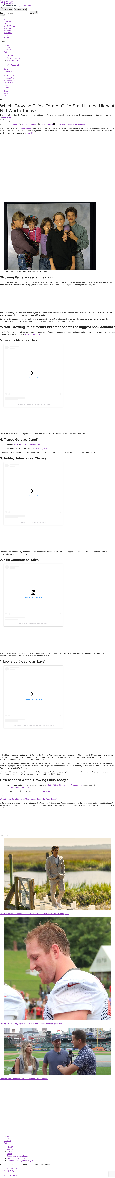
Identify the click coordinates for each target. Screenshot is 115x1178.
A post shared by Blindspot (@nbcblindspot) (33, 522)
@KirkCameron (65, 785)
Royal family (8, 33)
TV (5, 24)
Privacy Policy (12, 60)
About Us (10, 56)
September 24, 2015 (42, 791)
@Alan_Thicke (53, 785)
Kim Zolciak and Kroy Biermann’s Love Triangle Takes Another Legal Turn (31, 1024)
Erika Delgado (7, 117)
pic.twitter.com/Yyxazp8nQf (18, 787)
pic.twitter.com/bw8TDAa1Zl (31, 445)
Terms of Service (13, 58)
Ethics (9, 1154)
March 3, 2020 (41, 449)
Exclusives (8, 21)
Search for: (4, 13)
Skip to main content (8, 1)
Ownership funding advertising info (20, 1161)
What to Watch (9, 28)
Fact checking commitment (17, 1156)
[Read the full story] (57, 909)
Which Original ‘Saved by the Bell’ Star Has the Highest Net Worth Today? (28, 799)
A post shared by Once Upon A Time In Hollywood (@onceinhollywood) (33, 725)
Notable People (9, 30)
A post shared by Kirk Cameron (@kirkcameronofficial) (33, 623)
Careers (10, 1151)
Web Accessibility (13, 65)
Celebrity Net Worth (33, 334)
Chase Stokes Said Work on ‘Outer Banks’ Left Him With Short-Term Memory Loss (34, 914)
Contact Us (11, 1149)
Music (6, 35)
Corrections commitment (17, 1158)
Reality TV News (10, 26)
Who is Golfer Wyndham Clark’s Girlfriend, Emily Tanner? (24, 1079)
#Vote (16, 445)
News (6, 19)
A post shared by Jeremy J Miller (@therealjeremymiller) (33, 404)
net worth (28, 133)
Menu (2, 15)
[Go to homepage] (8, 1132)
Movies (6, 37)
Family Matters (26, 128)
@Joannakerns (76, 785)
